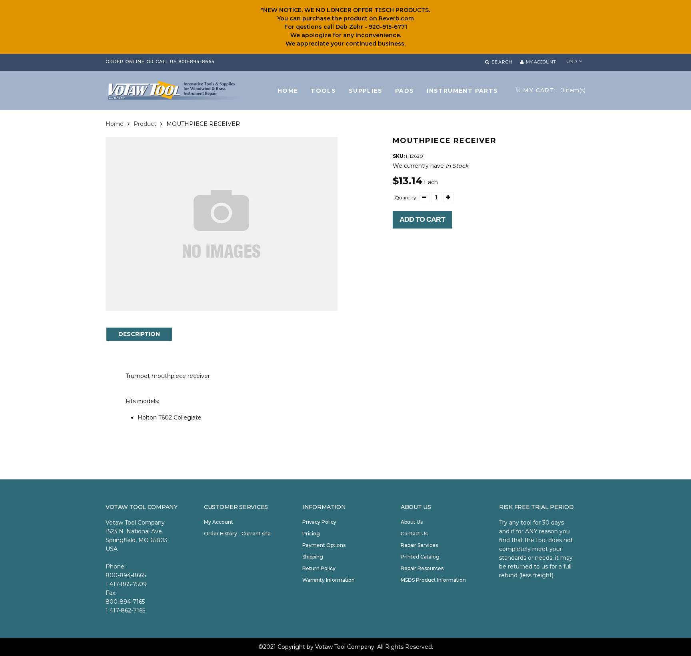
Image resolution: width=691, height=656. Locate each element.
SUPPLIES (365, 90)
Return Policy (319, 568)
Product (145, 123)
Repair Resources (422, 568)
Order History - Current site (237, 534)
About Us (412, 522)
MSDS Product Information (433, 580)
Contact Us (414, 534)
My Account (218, 522)
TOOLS (323, 90)
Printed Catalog (420, 557)
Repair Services (419, 545)
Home (115, 123)
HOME (288, 90)
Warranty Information (328, 580)
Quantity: (406, 198)
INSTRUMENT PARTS (462, 90)
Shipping (312, 557)
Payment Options (324, 545)
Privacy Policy (319, 522)
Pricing (311, 534)
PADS (404, 90)
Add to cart (422, 219)
